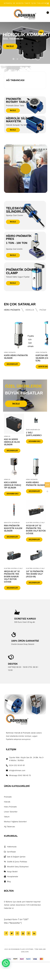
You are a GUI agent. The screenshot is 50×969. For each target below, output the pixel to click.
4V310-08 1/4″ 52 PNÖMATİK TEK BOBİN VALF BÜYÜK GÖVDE (36, 529)
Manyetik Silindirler (11, 522)
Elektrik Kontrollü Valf (35, 522)
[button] (46, 14)
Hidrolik (29, 310)
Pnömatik (44, 310)
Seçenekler (12, 364)
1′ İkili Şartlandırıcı (34, 433)
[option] (25, 80)
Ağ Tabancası (15, 80)
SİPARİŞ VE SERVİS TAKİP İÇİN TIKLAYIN (25, 3)
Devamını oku (34, 441)
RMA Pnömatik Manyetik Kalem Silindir (13, 528)
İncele (13, 111)
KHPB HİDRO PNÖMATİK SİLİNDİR (16, 356)
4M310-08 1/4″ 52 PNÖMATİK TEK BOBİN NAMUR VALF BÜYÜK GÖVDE (12, 576)
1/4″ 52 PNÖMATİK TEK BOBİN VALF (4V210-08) (34, 574)
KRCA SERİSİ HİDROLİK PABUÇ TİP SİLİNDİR (12, 485)
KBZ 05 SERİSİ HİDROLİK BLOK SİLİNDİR (12, 442)
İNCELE (10, 46)
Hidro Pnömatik (12, 310)
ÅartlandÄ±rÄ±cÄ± (33, 429)
